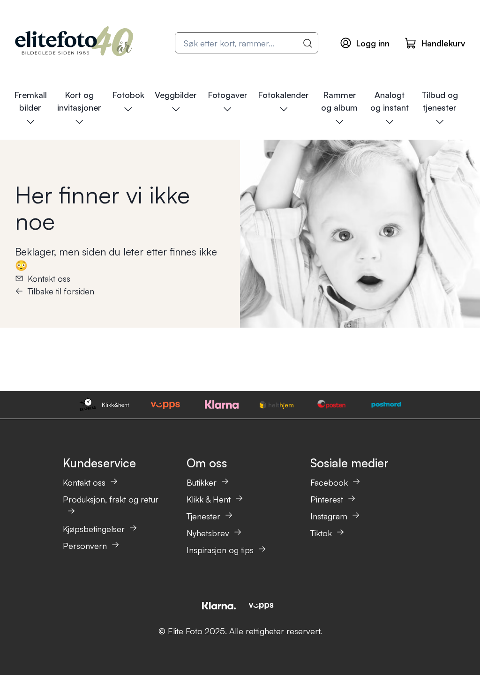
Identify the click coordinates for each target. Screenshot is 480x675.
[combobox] (246, 42)
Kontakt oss (49, 278)
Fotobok (128, 95)
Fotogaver (228, 95)
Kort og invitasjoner (79, 101)
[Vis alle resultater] (308, 43)
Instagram (328, 516)
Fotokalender (283, 95)
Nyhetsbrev (208, 533)
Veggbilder (176, 95)
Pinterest (326, 499)
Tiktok (321, 533)
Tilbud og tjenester (439, 101)
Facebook (329, 482)
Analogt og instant (389, 101)
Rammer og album (339, 101)
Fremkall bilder (30, 101)
